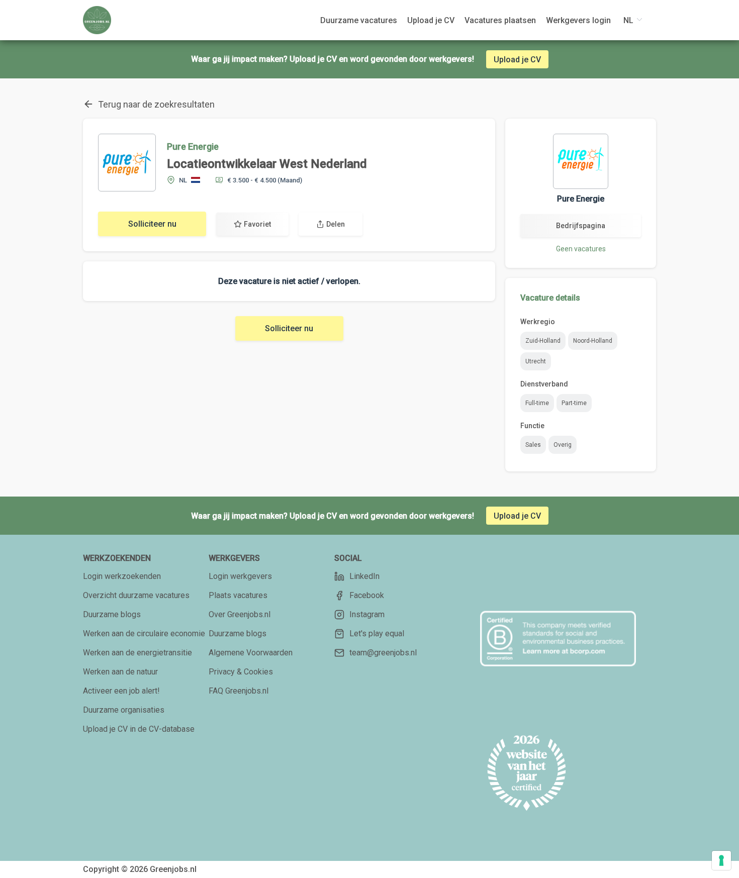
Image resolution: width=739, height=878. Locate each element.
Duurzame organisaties (123, 710)
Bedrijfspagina (580, 226)
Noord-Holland (592, 340)
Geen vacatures (581, 249)
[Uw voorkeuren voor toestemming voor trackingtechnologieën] (721, 860)
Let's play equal (376, 633)
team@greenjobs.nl (383, 652)
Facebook (366, 595)
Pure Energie (193, 146)
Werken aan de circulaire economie (144, 633)
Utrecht (535, 361)
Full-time (537, 403)
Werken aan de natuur (120, 671)
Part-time (574, 403)
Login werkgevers (240, 576)
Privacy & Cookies (241, 671)
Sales (533, 444)
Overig (562, 444)
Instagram (367, 614)
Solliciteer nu (152, 224)
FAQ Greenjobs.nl (238, 691)
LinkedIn (364, 576)
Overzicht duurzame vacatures (136, 595)
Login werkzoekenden (122, 576)
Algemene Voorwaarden (251, 652)
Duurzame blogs (112, 614)
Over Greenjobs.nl (239, 614)
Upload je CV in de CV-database (139, 729)
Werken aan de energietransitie (137, 652)
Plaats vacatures (238, 595)
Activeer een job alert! (121, 691)
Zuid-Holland (543, 340)
